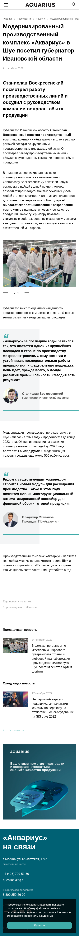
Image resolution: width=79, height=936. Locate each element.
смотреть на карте (14, 863)
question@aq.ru (14, 880)
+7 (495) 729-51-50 (16, 873)
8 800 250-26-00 (14, 894)
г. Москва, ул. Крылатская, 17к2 (25, 859)
